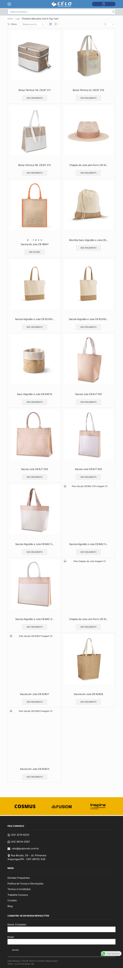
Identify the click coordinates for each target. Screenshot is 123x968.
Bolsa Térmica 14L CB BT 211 (35, 90)
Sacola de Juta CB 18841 (34, 244)
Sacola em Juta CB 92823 (34, 769)
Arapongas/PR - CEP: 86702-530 (26, 859)
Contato (12, 900)
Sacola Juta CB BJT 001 (88, 394)
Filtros (14, 24)
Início (10, 18)
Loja (17, 18)
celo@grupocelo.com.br (25, 848)
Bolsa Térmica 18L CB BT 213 (34, 165)
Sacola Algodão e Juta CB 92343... (34, 319)
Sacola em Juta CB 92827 (34, 694)
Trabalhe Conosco (18, 894)
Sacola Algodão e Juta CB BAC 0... (34, 544)
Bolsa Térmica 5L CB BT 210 (88, 90)
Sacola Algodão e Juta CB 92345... (88, 319)
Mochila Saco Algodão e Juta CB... (88, 240)
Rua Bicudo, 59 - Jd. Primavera (28, 855)
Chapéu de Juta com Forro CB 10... (88, 619)
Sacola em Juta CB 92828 (88, 694)
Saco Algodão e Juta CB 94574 (34, 394)
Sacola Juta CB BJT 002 (34, 469)
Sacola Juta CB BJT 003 (88, 469)
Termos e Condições (19, 889)
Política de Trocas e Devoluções (25, 883)
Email (11, 936)
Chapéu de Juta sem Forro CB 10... (88, 165)
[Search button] (113, 12)
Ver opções (34, 252)
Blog (10, 906)
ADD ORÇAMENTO (35, 98)
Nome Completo (17, 924)
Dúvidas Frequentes (19, 877)
